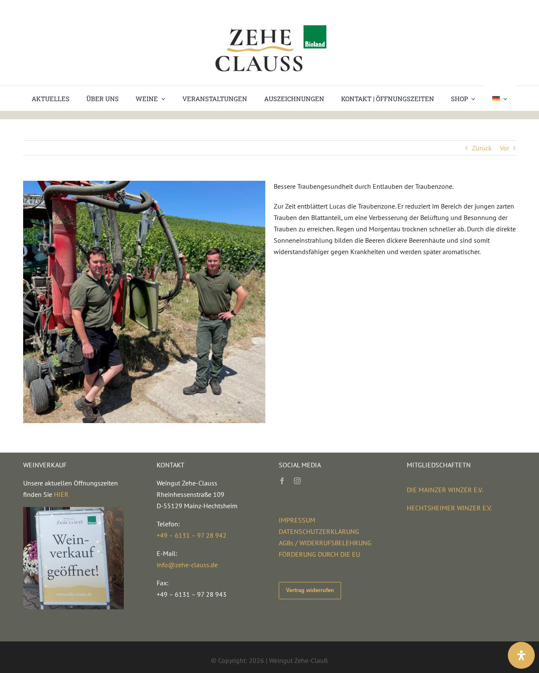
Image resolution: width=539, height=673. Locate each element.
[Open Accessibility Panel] (521, 655)
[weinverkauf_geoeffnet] (73, 510)
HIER (61, 494)
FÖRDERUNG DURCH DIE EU (319, 554)
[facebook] (282, 480)
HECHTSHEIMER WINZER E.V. (449, 508)
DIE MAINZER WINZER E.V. (445, 489)
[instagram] (297, 480)
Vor (504, 148)
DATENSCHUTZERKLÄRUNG (319, 531)
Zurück (482, 148)
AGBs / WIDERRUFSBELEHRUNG (325, 543)
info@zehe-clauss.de (187, 564)
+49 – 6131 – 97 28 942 (192, 535)
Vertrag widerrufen (310, 590)
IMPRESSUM (297, 520)
